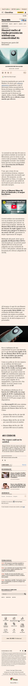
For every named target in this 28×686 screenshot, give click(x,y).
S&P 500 (14, 9)
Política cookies (18, 670)
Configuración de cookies (9, 672)
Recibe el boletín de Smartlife (10, 457)
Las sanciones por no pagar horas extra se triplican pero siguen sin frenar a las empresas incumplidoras (14, 569)
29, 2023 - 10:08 (14, 68)
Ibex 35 (3, 9)
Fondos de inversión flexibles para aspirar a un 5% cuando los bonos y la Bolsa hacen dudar (13, 575)
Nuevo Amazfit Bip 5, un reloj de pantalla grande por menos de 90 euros (18, 486)
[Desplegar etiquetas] (25, 496)
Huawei (3, 496)
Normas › (24, 464)
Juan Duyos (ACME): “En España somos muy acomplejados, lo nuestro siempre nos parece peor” (14, 581)
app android (22, 632)
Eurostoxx (8, 597)
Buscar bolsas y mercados (9, 589)
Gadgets (20, 23)
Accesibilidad (5, 673)
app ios (14, 632)
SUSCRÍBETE (20, 12)
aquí (24, 506)
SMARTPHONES (5, 28)
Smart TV (16, 23)
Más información (5, 503)
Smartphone (9, 496)
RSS (12, 673)
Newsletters (16, 673)
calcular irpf (5, 620)
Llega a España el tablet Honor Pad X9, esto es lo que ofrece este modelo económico (18, 475)
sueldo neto (22, 620)
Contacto (8, 670)
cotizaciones (5, 632)
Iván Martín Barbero (15, 479)
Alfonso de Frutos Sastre (14, 66)
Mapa (10, 673)
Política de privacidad (19, 672)
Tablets (10, 23)
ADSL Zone (22, 20)
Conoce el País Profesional (14, 638)
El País (24, 15)
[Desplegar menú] (3, 12)
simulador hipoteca (14, 620)
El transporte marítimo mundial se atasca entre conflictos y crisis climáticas (13, 563)
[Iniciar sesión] (25, 12)
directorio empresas (22, 626)
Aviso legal (12, 670)
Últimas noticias (6, 560)
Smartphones (5, 23)
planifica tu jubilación (5, 626)
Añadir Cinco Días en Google (10, 76)
